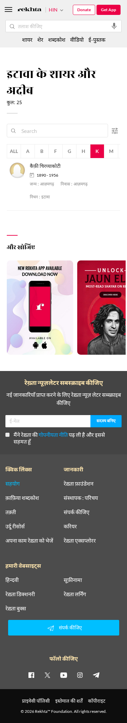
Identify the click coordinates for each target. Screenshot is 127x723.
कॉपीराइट (96, 701)
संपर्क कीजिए (76, 512)
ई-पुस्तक (96, 39)
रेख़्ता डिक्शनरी (20, 594)
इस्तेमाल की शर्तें (69, 701)
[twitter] (47, 674)
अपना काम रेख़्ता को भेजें (29, 540)
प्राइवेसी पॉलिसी (36, 701)
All (14, 151)
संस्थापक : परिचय (81, 498)
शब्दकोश (56, 39)
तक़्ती (10, 512)
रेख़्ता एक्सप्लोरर (80, 540)
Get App (108, 9)
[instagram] (80, 674)
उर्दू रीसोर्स (15, 526)
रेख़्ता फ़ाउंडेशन (78, 483)
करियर (70, 526)
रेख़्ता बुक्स (15, 608)
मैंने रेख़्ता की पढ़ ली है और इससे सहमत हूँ (59, 438)
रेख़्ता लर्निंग (75, 594)
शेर (40, 39)
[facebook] (31, 674)
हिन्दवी (12, 580)
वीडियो (77, 39)
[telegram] (96, 674)
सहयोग (12, 483)
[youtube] (63, 674)
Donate (84, 9)
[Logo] (29, 10)
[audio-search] (114, 26)
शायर (27, 39)
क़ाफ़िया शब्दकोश (22, 498)
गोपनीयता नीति (53, 434)
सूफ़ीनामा (73, 580)
